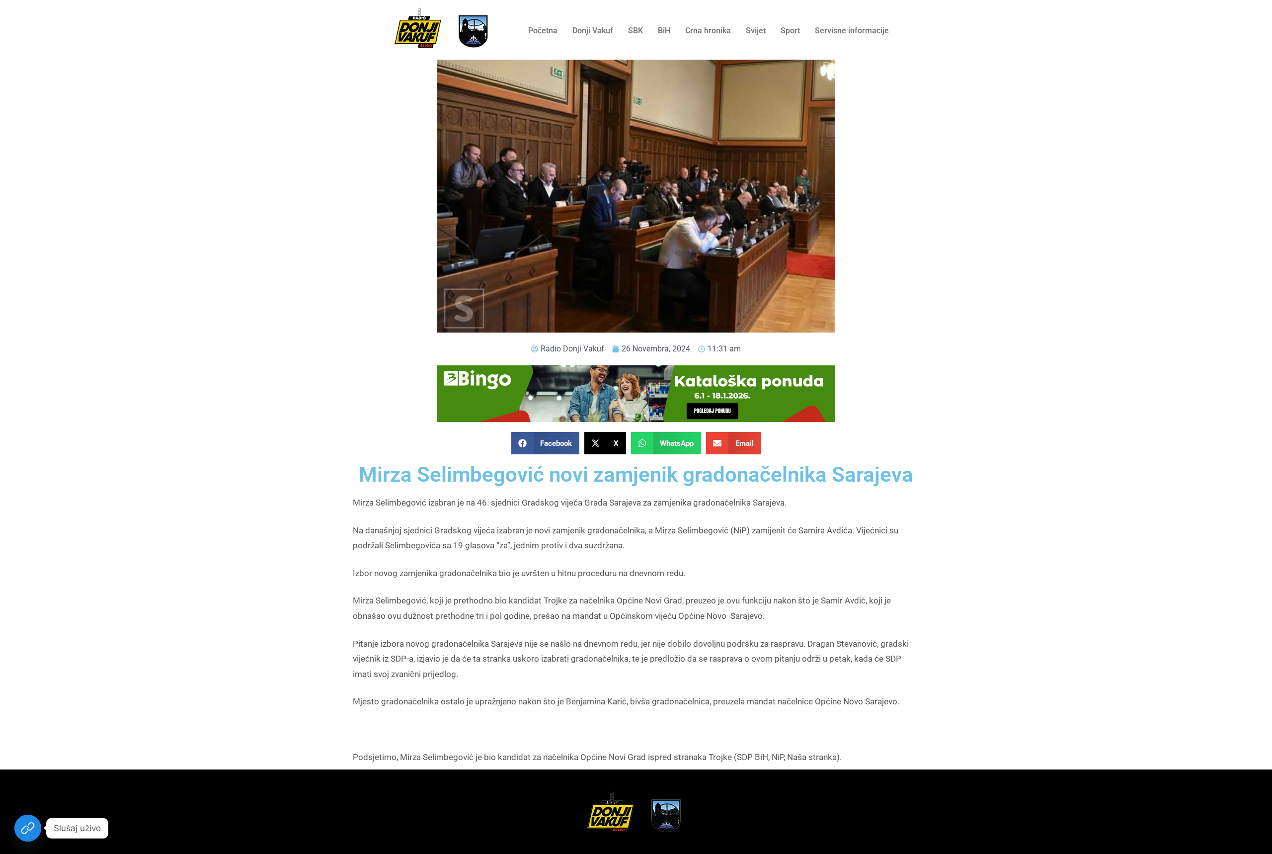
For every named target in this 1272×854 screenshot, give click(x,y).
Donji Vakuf (592, 30)
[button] (545, 443)
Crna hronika (708, 30)
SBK (635, 30)
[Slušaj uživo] (27, 828)
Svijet (756, 30)
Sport (790, 30)
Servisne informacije (852, 30)
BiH (664, 30)
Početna (542, 30)
